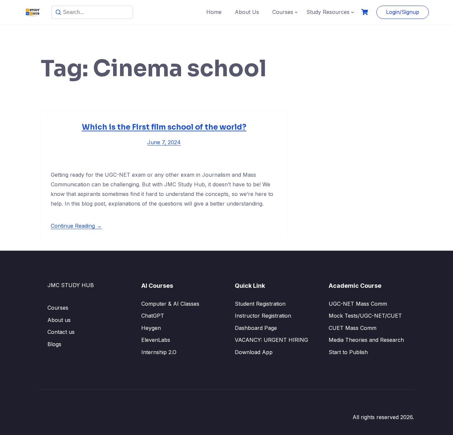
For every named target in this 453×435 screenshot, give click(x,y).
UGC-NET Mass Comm (358, 303)
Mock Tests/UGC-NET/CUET (365, 315)
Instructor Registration (263, 315)
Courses (282, 12)
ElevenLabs (155, 340)
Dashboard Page (256, 328)
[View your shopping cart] (365, 12)
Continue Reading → (76, 225)
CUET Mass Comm (352, 328)
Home (214, 12)
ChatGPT (152, 315)
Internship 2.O (158, 352)
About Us (247, 12)
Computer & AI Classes (170, 303)
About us (59, 320)
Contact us (61, 332)
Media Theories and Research (366, 340)
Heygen (151, 328)
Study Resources (328, 12)
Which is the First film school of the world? (164, 127)
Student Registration (260, 303)
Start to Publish (348, 352)
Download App (254, 352)
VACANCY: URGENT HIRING (271, 340)
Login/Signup (402, 12)
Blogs (54, 344)
